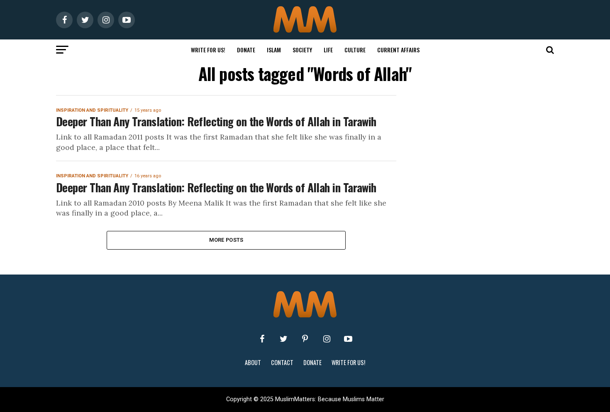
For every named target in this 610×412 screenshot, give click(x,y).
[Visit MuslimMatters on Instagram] (326, 339)
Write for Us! (208, 49)
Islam (274, 49)
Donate (246, 49)
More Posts (226, 240)
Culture (355, 49)
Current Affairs (398, 49)
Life (328, 49)
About (253, 362)
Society (302, 49)
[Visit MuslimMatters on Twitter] (283, 339)
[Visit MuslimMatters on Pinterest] (305, 339)
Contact (282, 362)
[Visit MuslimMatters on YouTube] (348, 339)
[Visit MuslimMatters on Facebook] (262, 339)
